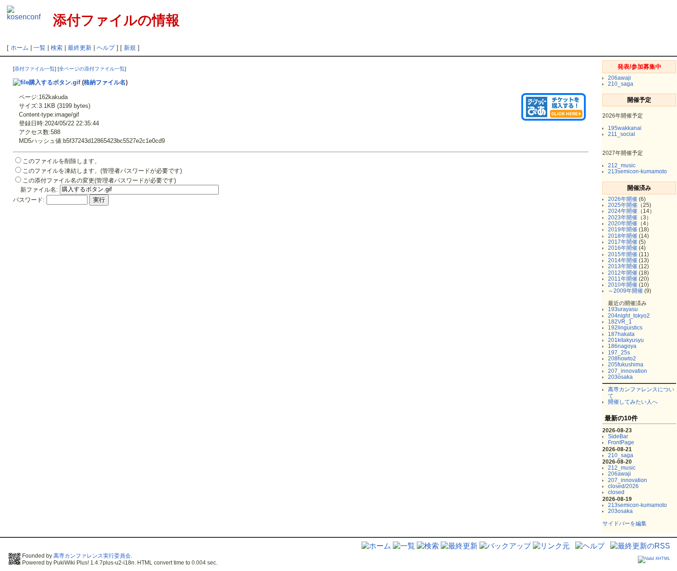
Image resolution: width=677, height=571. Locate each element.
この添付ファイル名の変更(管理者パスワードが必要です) (99, 180)
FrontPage (621, 442)
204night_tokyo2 (629, 315)
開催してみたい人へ (633, 402)
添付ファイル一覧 (34, 68)
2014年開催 (622, 260)
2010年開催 (622, 285)
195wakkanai (625, 128)
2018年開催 (622, 236)
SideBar (618, 436)
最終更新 (80, 47)
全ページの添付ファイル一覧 (92, 68)
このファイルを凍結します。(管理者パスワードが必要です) (102, 170)
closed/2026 (623, 486)
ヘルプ (106, 47)
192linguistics (625, 327)
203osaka (620, 377)
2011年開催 (622, 279)
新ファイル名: (39, 189)
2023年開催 (622, 217)
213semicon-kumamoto (637, 171)
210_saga (620, 84)
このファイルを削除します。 (61, 161)
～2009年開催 (625, 291)
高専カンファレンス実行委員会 (92, 556)
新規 (130, 47)
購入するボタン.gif (54, 82)
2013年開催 (622, 266)
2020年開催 (622, 223)
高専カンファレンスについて (641, 392)
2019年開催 (622, 229)
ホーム (20, 47)
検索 (57, 47)
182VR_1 (620, 321)
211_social (621, 134)
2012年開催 (622, 273)
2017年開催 (622, 242)
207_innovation (627, 371)
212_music (622, 165)
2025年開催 (622, 205)
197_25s (619, 352)
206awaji (619, 78)
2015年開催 (622, 254)
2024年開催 (622, 211)
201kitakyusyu (626, 340)
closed (616, 492)
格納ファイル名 (105, 82)
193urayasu (623, 309)
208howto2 (622, 358)
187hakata (621, 334)
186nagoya (622, 346)
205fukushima (625, 364)
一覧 (40, 47)
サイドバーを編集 (624, 523)
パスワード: (29, 199)
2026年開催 (622, 199)
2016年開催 (622, 248)
